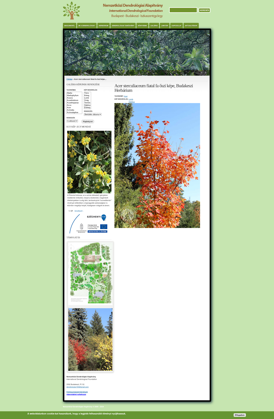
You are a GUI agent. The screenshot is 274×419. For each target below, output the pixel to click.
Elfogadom (240, 415)
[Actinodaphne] (74, 112)
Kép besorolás (90, 90)
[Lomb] (87, 98)
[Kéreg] (87, 95)
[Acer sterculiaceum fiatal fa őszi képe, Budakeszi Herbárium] (157, 227)
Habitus (132, 102)
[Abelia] (74, 93)
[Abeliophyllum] (74, 95)
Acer (126, 96)
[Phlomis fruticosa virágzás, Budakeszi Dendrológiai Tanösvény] (89, 192)
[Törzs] (87, 93)
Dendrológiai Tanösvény (123, 26)
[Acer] (74, 107)
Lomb (131, 99)
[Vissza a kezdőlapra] (113, 19)
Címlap (69, 79)
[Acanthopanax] (74, 103)
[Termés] (87, 103)
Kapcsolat (176, 26)
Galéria (154, 26)
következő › (79, 211)
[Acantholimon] (74, 100)
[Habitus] (87, 105)
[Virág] (87, 100)
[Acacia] (74, 98)
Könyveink (142, 26)
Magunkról (69, 26)
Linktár (164, 26)
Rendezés (88, 111)
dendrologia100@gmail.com (78, 387)
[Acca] (74, 105)
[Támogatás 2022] (90, 304)
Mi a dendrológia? (86, 26)
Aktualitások (191, 26)
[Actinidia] (74, 110)
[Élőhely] (87, 107)
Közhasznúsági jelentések (77, 392)
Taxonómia (71, 90)
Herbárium (103, 26)
